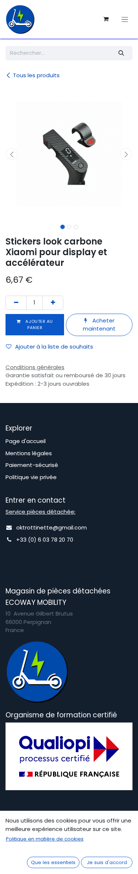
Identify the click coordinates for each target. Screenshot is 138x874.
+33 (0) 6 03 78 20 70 (44, 539)
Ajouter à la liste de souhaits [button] (54, 346)
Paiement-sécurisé (32, 465)
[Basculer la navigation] (125, 19)
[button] (12, 154)
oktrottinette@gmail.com (51, 527)
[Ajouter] (52, 303)
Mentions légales (29, 453)
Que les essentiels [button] (53, 862)
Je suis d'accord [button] (107, 862)
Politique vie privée (31, 477)
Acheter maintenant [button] (99, 325)
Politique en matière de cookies (45, 838)
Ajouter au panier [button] (38, 324)
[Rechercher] (121, 53)
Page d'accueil (26, 441)
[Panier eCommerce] (106, 19)
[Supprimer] (16, 303)
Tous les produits (36, 75)
